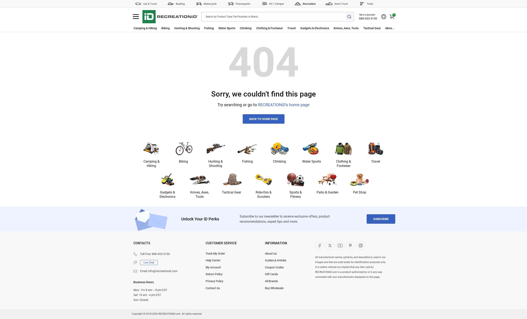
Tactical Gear (372, 28)
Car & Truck (150, 3)
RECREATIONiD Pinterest (350, 245)
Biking (165, 28)
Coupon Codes (274, 267)
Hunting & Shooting (187, 28)
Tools (370, 3)
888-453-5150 (368, 18)
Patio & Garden (327, 192)
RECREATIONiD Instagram (360, 245)
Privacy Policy (214, 281)
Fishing (209, 28)
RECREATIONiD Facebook (319, 245)
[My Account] (384, 17)
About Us (271, 253)
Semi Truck (341, 3)
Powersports (243, 3)
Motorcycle (210, 3)
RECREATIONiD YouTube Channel (340, 245)
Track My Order (215, 253)
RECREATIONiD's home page (284, 104)
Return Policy (214, 274)
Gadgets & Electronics (314, 28)
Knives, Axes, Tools (346, 28)
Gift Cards (271, 274)
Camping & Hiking (145, 28)
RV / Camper (276, 3)
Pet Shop (359, 192)
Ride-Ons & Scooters (264, 194)
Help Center (213, 260)
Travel (291, 28)
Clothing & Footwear (269, 28)
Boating (180, 3)
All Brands (271, 281)
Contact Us (213, 288)
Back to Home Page (263, 119)
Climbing (246, 28)
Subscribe (381, 219)
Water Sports (226, 28)
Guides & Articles (275, 260)
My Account (213, 267)
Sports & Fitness (295, 194)
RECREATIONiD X (329, 245)
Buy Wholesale (274, 288)
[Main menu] (136, 17)
